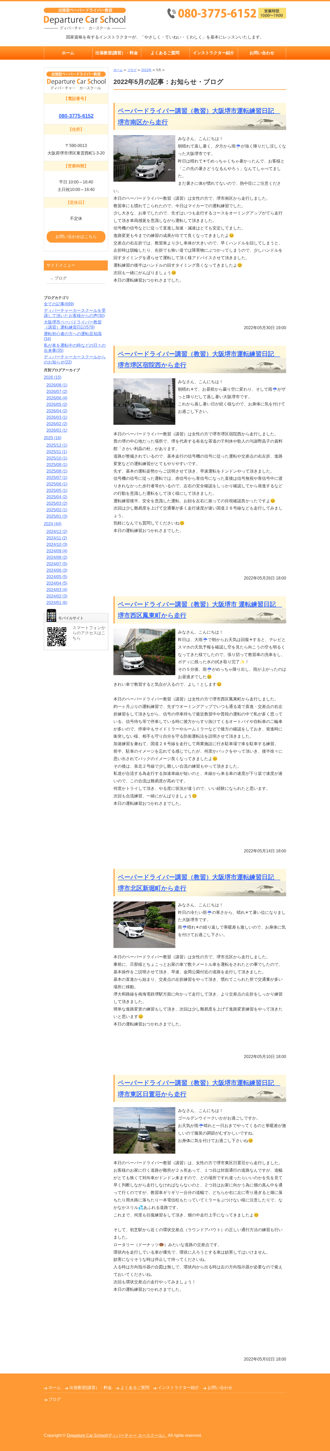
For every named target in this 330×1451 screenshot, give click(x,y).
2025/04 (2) (56, 497)
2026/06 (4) (56, 398)
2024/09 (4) (56, 551)
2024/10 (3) (56, 544)
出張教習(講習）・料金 (116, 53)
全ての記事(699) (59, 304)
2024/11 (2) (56, 538)
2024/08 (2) (56, 557)
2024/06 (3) (56, 570)
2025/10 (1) (56, 458)
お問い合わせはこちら (76, 236)
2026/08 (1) (56, 385)
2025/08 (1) (56, 471)
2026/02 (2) (56, 424)
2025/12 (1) (56, 445)
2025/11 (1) (56, 452)
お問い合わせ (262, 53)
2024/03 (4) (56, 590)
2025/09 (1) (56, 464)
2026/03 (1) (56, 417)
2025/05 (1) (56, 490)
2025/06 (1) (56, 484)
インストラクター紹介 (213, 53)
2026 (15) (52, 377)
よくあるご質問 (165, 53)
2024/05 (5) (56, 577)
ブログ (132, 70)
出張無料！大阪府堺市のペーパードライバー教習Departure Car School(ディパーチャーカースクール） (85, 19)
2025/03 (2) (56, 503)
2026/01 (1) (56, 430)
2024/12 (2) (56, 531)
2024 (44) (52, 524)
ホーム (68, 53)
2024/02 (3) (56, 596)
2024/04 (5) (56, 583)
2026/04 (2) (56, 411)
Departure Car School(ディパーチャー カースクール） (117, 1435)
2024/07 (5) (56, 564)
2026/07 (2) (56, 391)
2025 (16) (52, 438)
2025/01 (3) (56, 516)
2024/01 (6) (56, 602)
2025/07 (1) (56, 477)
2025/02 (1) (56, 510)
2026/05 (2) (56, 404)
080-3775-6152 (76, 116)
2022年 (146, 70)
